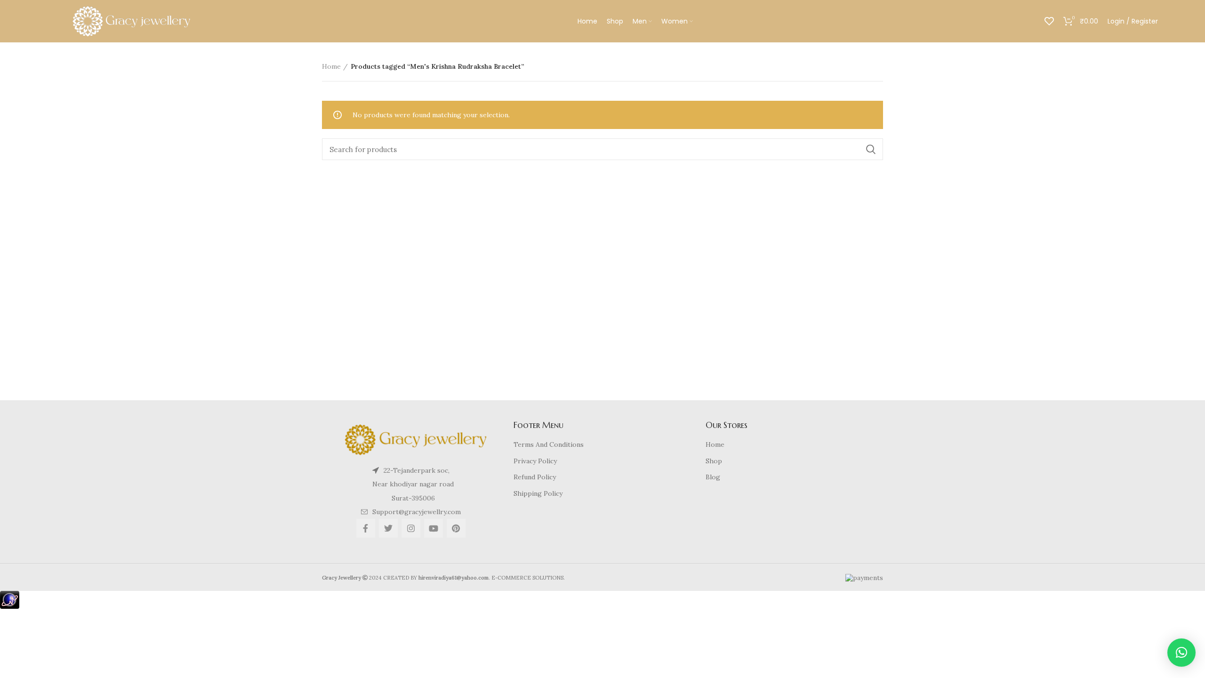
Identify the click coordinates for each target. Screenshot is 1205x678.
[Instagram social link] (411, 528)
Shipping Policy (538, 493)
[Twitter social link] (388, 528)
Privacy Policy (535, 461)
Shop (714, 461)
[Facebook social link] (365, 528)
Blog (713, 477)
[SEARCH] (870, 149)
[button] (1181, 652)
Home (331, 66)
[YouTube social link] (433, 528)
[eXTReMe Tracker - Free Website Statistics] (9, 599)
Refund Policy (535, 477)
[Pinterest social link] (456, 528)
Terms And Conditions (549, 444)
